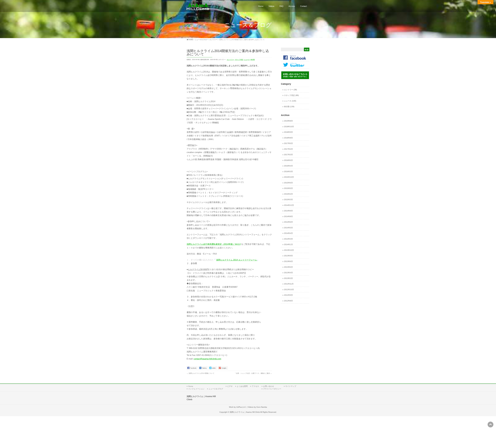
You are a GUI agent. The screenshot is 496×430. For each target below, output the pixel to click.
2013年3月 (288, 278)
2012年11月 (289, 284)
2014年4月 (288, 233)
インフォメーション (196, 389)
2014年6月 (288, 222)
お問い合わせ (268, 386)
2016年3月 (288, 172)
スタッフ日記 (239, 59)
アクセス (255, 386)
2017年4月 (288, 149)
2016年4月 (288, 166)
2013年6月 (288, 261)
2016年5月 (288, 160)
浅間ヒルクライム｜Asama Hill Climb (245, 412)
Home (190, 386)
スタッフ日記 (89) (291, 95)
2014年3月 (288, 239)
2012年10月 (289, 290)
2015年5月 (288, 188)
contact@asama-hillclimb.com (207, 359)
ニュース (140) (290, 101)
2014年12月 (289, 205)
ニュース (247, 59)
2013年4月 (288, 273)
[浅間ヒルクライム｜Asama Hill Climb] (198, 7)
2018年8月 (288, 138)
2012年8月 (288, 301)
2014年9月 (288, 211)
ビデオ (230, 386)
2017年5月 (288, 143)
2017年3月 (288, 155)
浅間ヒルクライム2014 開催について (200, 373)
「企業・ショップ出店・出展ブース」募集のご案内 (253, 373)
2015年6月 (288, 183)
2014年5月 (288, 228)
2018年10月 (289, 127)
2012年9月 (288, 295)
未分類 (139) (289, 107)
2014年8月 (288, 216)
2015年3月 (288, 200)
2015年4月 (288, 194)
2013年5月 (288, 267)
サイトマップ (290, 386)
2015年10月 (289, 177)
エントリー (230, 59)
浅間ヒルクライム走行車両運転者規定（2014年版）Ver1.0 (214, 244)
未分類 (252, 59)
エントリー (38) (290, 90)
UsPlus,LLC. (241, 407)
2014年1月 (288, 244)
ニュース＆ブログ (216, 389)
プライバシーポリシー (272, 389)
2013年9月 (288, 256)
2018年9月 (288, 132)
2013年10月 (289, 250)
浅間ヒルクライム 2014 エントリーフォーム (236, 260)
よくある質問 (242, 386)
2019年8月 (288, 121)
